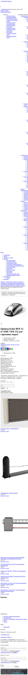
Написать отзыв (5, 347)
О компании (7, 255)
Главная (3, 281)
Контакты (6, 279)
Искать (16, 666)
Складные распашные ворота (14, 264)
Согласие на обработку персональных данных (15, 619)
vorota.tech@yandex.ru (6, 1)
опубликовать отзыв (5, 391)
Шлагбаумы (24, 210)
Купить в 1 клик (15, 344)
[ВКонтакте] (1, 349)
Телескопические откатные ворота (11, 23)
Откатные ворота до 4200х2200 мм (9, 428)
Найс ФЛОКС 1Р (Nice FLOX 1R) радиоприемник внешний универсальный (13, 584)
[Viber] (10, 349)
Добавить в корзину (6, 344)
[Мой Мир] (6, 349)
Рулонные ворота (11, 25)
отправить (14, 652)
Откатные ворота (11, 16)
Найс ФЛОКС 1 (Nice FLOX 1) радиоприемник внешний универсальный (13, 590)
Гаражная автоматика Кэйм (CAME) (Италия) (12, 284)
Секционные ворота (12, 18)
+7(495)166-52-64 (5, 9)
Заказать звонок (5, 10)
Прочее (26, 197)
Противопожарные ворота (13, 275)
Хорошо (15, 673)
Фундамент (9, 32)
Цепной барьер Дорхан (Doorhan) (9, 493)
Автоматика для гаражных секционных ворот (12, 283)
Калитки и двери (11, 28)
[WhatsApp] (12, 349)
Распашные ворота (11, 17)
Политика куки (7, 617)
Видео (8, 278)
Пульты (23, 201)
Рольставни (9, 26)
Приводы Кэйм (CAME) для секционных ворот (13, 286)
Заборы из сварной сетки (13, 274)
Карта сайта (7, 627)
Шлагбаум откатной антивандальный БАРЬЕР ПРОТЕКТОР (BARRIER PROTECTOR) (12, 558)
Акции (22, 189)
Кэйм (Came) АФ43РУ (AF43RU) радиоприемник (13, 571)
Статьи (5, 621)
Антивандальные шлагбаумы (11, 30)
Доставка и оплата (8, 257)
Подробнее (20, 673)
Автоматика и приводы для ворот (14, 281)
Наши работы (7, 276)
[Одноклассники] (3, 349)
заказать (14, 662)
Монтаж (6, 259)
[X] (8, 349)
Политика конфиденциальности (12, 616)
